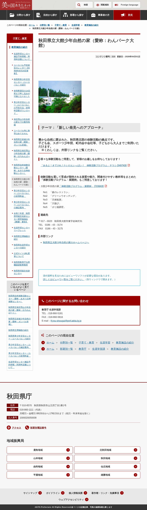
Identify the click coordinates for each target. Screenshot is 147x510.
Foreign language (129, 5)
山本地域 (38, 458)
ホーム (32, 25)
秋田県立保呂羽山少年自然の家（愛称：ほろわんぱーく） (22, 154)
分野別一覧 (45, 25)
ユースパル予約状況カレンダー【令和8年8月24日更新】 (22, 69)
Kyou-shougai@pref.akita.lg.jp (66, 321)
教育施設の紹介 (92, 25)
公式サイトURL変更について (22, 254)
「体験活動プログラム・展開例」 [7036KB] (81, 186)
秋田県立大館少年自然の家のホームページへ (66, 242)
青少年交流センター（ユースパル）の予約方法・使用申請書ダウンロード (22, 108)
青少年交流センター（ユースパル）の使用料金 (22, 193)
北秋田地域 (105, 450)
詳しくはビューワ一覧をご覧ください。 (63, 279)
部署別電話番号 (38, 428)
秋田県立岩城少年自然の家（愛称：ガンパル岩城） (22, 142)
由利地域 (38, 466)
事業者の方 (104, 15)
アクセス (16, 428)
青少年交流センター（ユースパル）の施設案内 (22, 205)
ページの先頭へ (139, 504)
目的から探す (50, 15)
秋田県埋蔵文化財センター (22, 272)
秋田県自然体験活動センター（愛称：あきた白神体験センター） (22, 169)
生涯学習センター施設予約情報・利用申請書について (23, 56)
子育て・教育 (61, 25)
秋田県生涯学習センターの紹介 (22, 246)
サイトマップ (30, 493)
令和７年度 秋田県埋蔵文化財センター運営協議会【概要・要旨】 (22, 217)
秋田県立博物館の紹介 (22, 237)
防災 (130, 15)
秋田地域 (105, 458)
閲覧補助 (105, 5)
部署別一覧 (66, 348)
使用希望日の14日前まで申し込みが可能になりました (22, 94)
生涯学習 (76, 25)
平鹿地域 (38, 475)
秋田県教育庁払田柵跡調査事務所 (22, 263)
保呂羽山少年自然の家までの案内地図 (22, 122)
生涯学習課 (98, 348)
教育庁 (82, 348)
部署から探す (77, 15)
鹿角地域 (38, 450)
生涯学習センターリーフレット (22, 229)
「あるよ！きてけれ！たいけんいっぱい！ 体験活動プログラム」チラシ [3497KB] (84, 165)
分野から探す (23, 15)
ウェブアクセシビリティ (71, 499)
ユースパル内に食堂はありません (22, 132)
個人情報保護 (76, 493)
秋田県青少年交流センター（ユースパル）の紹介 (22, 82)
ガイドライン (53, 493)
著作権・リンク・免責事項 (105, 493)
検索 (86, 5)
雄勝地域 (105, 475)
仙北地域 (105, 466)
